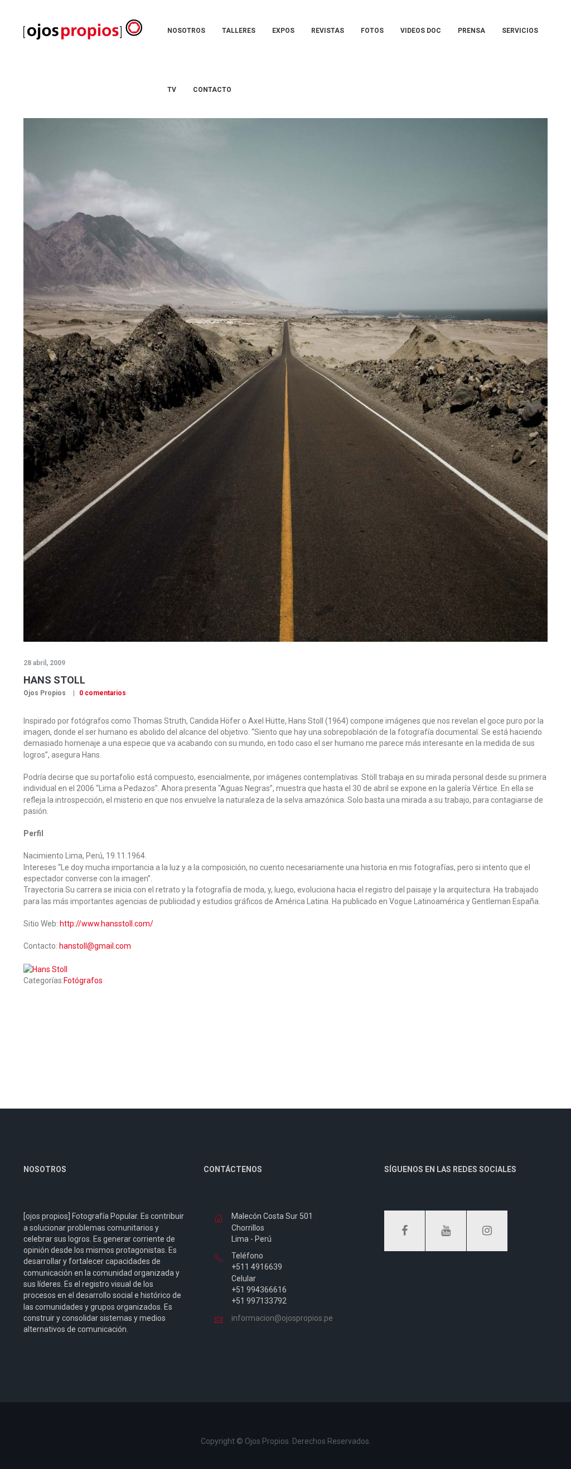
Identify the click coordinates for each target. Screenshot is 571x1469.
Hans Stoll (54, 680)
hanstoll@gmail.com (95, 945)
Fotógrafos (83, 980)
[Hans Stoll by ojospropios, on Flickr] (45, 968)
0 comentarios (102, 693)
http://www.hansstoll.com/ (106, 923)
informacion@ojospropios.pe (282, 1318)
